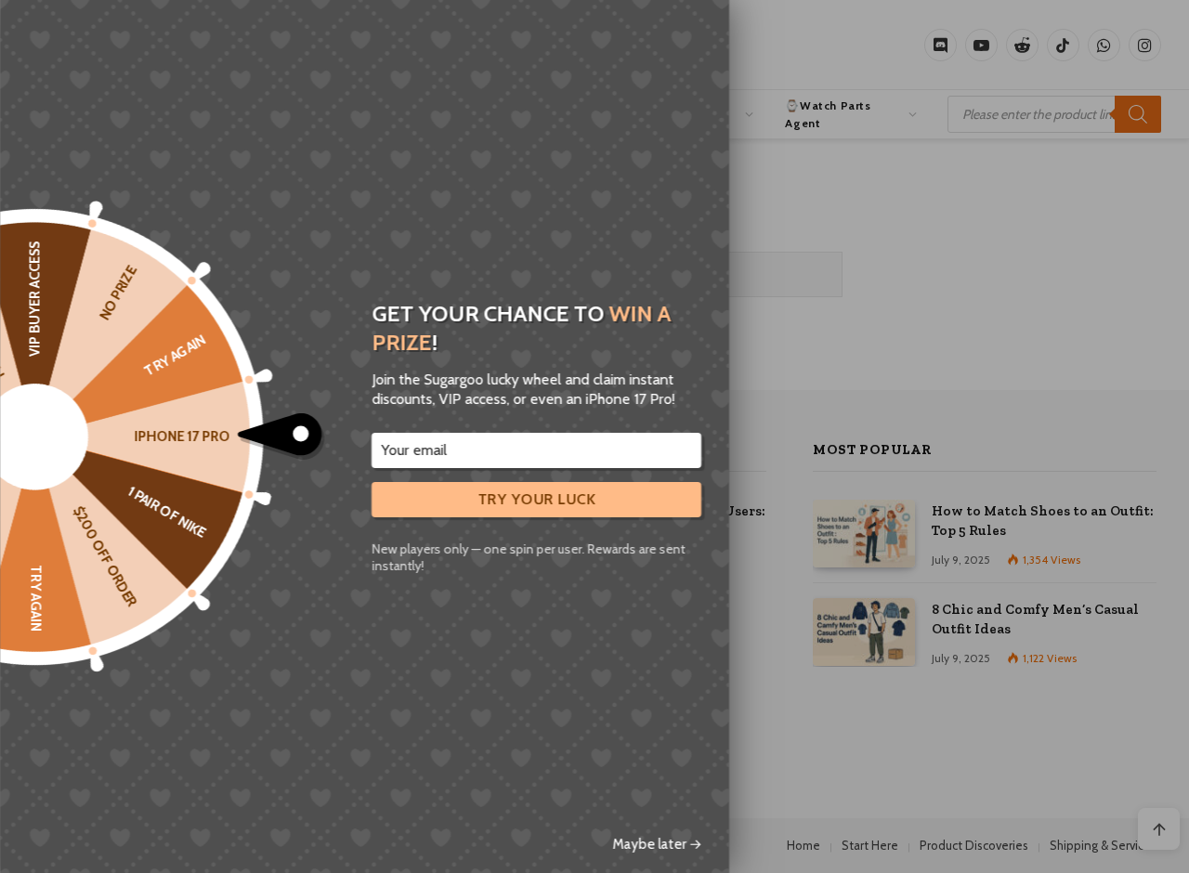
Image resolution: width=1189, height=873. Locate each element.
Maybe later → (656, 844)
